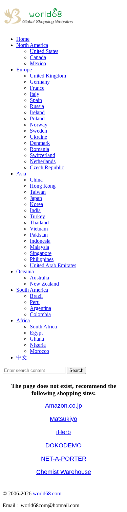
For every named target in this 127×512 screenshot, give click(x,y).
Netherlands (43, 161)
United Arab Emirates (53, 265)
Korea (36, 204)
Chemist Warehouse (63, 471)
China (36, 180)
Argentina (40, 308)
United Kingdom (48, 76)
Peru (35, 302)
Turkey (37, 216)
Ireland (37, 112)
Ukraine (38, 137)
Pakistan (39, 235)
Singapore (40, 253)
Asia (21, 173)
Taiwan (38, 192)
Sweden (38, 131)
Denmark (40, 143)
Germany (40, 82)
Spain (36, 100)
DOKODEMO (63, 445)
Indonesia (40, 241)
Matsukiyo (63, 418)
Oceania (25, 271)
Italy (34, 94)
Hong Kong (43, 186)
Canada (38, 57)
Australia (39, 277)
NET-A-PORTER (63, 458)
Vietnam (39, 229)
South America (32, 290)
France (37, 88)
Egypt (36, 333)
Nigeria (38, 345)
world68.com (47, 493)
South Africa (43, 326)
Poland (37, 118)
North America (32, 45)
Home (22, 39)
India (35, 210)
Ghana (37, 339)
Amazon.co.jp (63, 405)
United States (44, 51)
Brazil (36, 296)
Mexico (38, 63)
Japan (36, 198)
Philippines (42, 259)
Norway (38, 124)
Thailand (39, 222)
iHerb (63, 432)
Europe (24, 69)
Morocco (39, 351)
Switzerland (42, 155)
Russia (37, 106)
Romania (39, 149)
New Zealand (44, 284)
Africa (23, 320)
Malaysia (39, 247)
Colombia (40, 314)
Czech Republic (47, 167)
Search (76, 370)
